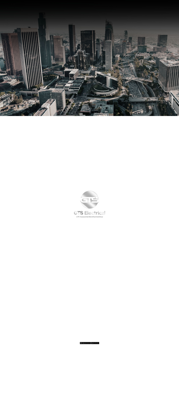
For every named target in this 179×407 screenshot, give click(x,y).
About (79, 64)
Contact (106, 64)
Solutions (88, 64)
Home (72, 64)
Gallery (97, 64)
